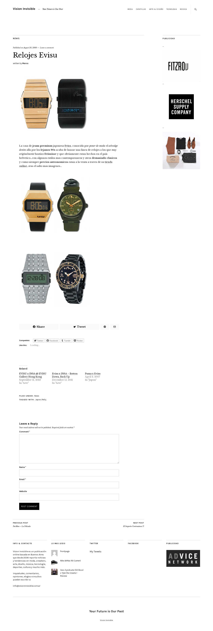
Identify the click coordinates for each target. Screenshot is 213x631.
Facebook (133, 544)
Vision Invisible (24, 9)
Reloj (44, 399)
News (16, 38)
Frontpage (65, 551)
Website (23, 491)
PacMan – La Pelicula (22, 524)
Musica (183, 9)
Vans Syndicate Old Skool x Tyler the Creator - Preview (71, 573)
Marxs (25, 63)
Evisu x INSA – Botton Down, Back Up (64, 375)
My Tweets (95, 551)
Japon (38, 399)
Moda (130, 9)
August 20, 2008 (30, 48)
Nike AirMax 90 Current (70, 560)
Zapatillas (141, 9)
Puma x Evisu (92, 373)
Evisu (68, 145)
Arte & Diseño (156, 9)
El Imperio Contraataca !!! (133, 524)
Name (22, 467)
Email (22, 479)
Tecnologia (171, 9)
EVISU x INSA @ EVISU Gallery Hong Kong (32, 375)
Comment (24, 431)
